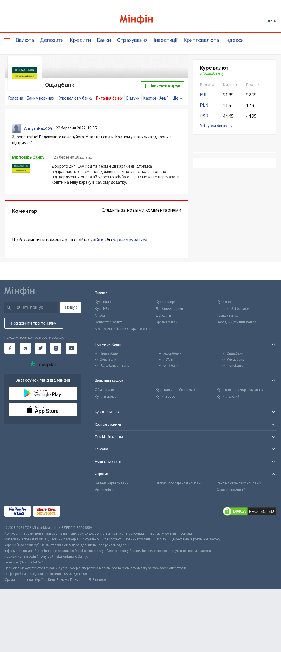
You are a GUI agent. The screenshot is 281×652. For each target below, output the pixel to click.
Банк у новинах (40, 98)
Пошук (71, 307)
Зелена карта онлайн (111, 483)
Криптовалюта (201, 40)
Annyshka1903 (38, 128)
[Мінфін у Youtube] (71, 348)
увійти (96, 239)
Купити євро (165, 397)
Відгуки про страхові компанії (179, 483)
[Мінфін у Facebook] (9, 348)
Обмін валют (105, 390)
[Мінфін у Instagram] (55, 348)
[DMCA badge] (249, 512)
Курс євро (224, 302)
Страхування (132, 40)
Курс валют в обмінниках (175, 390)
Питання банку (109, 98)
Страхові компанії (231, 490)
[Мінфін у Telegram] (25, 348)
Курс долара (166, 302)
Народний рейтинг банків (236, 322)
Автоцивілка (104, 490)
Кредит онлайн (167, 322)
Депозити (52, 40)
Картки (149, 98)
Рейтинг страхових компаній (239, 483)
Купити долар (105, 397)
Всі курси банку (213, 126)
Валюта (25, 40)
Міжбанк (101, 315)
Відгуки (133, 98)
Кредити (80, 40)
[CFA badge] (75, 512)
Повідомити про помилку (33, 323)
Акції (163, 98)
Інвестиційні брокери (233, 309)
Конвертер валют (108, 322)
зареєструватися (130, 239)
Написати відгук (164, 86)
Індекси (234, 40)
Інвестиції (166, 40)
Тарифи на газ (228, 315)
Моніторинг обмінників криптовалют (123, 329)
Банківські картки (169, 309)
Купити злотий (228, 397)
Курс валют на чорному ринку (240, 390)
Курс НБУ (102, 309)
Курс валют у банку (75, 98)
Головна (15, 98)
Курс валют (104, 302)
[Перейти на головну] (140, 20)
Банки (104, 40)
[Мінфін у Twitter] (40, 348)
